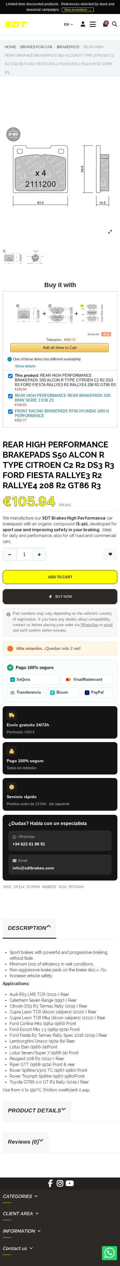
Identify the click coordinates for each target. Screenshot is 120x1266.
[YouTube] (69, 1185)
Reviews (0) (23, 1142)
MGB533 (49, 887)
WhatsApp (89, 625)
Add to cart (60, 577)
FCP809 (33, 887)
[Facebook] (50, 1185)
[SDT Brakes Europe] (16, 24)
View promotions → (77, 9)
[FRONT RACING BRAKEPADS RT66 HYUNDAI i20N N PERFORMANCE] (92, 299)
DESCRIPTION (27, 928)
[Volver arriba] (39, 554)
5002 (7, 887)
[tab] (60, 928)
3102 (63, 887)
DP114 (19, 887)
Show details (25, 366)
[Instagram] (59, 1185)
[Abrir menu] (93, 24)
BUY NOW (63, 597)
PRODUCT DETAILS (34, 1110)
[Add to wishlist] (110, 554)
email (108, 625)
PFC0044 (76, 887)
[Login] (83, 24)
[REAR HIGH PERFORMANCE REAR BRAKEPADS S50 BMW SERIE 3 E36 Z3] (60, 299)
